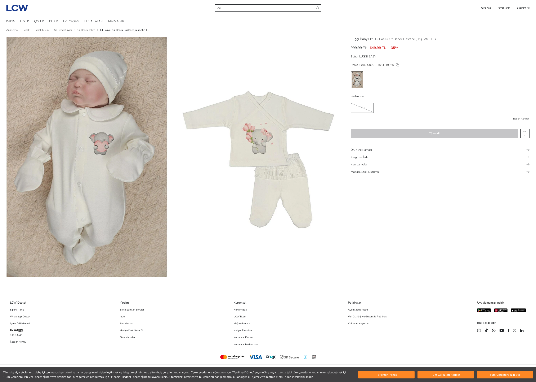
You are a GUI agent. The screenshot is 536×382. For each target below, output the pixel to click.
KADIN (10, 21)
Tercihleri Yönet (386, 375)
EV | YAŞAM (71, 21)
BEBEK (53, 21)
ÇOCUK (39, 21)
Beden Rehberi (521, 118)
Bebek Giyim (42, 30)
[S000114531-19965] (397, 65)
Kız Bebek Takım (86, 30)
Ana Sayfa (12, 30)
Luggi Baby (359, 39)
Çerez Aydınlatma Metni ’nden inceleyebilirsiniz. (282, 377)
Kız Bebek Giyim (63, 30)
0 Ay (362, 107)
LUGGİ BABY (367, 56)
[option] (357, 79)
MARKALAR (116, 21)
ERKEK (24, 21)
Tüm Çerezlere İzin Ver (505, 375)
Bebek (26, 30)
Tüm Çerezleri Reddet (445, 375)
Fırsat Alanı (93, 21)
